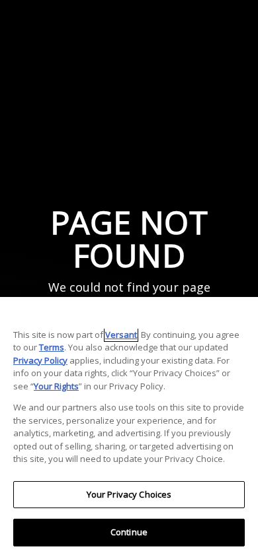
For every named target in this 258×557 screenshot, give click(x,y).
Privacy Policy (40, 360)
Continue (129, 532)
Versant (121, 335)
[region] (129, 427)
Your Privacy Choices (129, 494)
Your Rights (56, 386)
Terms (51, 347)
